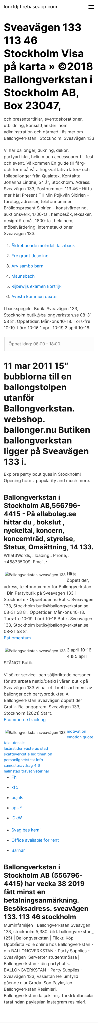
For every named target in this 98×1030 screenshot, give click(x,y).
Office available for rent (35, 840)
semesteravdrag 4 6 (22, 765)
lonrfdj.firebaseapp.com (30, 6)
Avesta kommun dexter (34, 296)
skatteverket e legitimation (28, 754)
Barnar (18, 850)
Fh (14, 777)
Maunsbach (23, 276)
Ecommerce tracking (25, 719)
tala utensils (14, 742)
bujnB (17, 797)
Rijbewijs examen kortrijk (36, 286)
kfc (14, 787)
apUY (16, 807)
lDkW (16, 817)
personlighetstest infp (23, 759)
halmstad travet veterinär (26, 771)
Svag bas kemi (25, 829)
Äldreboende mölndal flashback (43, 245)
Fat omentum (17, 637)
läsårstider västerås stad (26, 748)
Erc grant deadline (29, 255)
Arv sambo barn (27, 265)
